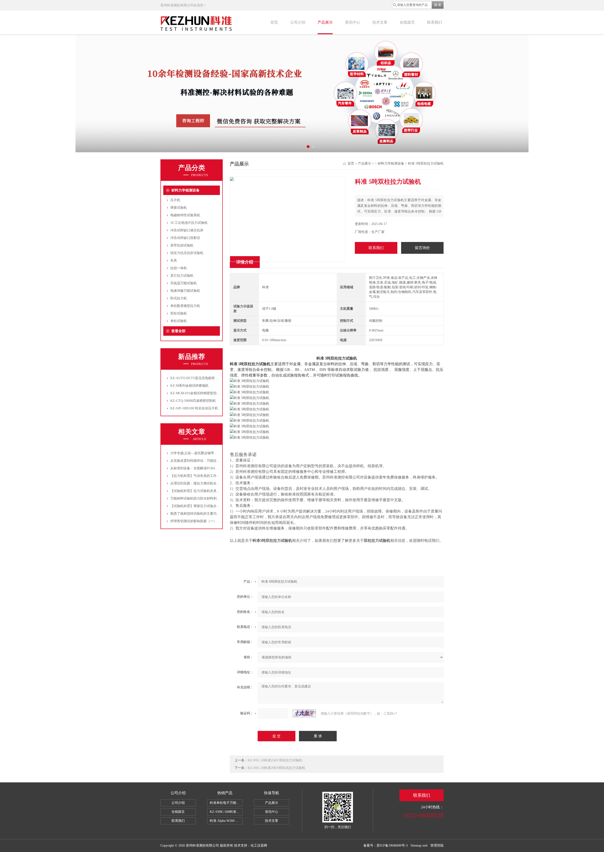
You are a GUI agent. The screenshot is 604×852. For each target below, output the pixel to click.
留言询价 (422, 248)
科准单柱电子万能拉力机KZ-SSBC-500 (226, 803)
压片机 (175, 200)
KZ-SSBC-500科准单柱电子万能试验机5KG (226, 812)
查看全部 (178, 331)
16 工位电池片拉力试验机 (189, 223)
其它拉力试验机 (181, 275)
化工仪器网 (259, 845)
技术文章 (379, 22)
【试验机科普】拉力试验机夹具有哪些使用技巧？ (206, 491)
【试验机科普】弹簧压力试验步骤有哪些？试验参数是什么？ (215, 506)
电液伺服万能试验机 (185, 290)
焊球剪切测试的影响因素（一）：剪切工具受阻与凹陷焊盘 (213, 521)
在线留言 (407, 22)
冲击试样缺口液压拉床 (186, 230)
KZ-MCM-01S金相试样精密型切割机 (196, 393)
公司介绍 (297, 22)
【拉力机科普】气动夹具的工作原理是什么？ (203, 476)
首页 (274, 22)
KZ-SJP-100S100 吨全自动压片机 (194, 408)
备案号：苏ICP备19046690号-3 (385, 845)
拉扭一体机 (178, 268)
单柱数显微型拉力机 (185, 306)
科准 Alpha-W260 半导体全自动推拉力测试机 (226, 820)
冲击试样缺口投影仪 (185, 238)
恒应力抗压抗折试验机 (186, 253)
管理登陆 (437, 845)
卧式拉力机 (178, 298)
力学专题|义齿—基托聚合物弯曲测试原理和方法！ (207, 453)
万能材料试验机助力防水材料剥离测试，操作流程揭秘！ (211, 498)
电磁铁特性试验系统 (185, 215)
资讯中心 (352, 22)
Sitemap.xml (419, 845)
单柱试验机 (178, 321)
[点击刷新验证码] (304, 713)
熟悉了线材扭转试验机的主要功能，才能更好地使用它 (210, 513)
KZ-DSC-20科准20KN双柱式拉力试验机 (276, 768)
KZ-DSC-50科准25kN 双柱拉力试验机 (275, 760)
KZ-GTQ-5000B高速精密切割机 (193, 401)
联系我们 (434, 22)
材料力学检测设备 (185, 190)
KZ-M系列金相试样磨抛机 (189, 385)
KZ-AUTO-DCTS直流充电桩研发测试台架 (200, 378)
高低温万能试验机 (183, 283)
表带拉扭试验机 (181, 245)
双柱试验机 (178, 313)
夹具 (173, 260)
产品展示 (325, 22)
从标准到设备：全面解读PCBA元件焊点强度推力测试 (209, 468)
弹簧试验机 (178, 207)
